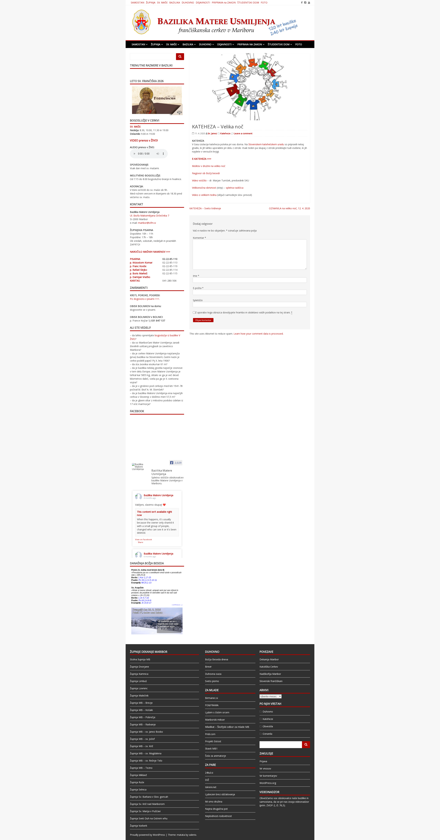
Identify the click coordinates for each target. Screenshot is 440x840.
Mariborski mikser (215, 719)
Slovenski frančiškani (271, 681)
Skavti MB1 (211, 748)
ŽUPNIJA (150, 2)
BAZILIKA (174, 2)
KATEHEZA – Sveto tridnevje (205, 208)
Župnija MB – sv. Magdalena (145, 753)
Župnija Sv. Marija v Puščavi (145, 811)
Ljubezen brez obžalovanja (220, 794)
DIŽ (207, 779)
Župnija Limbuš (138, 681)
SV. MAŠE (162, 2)
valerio (192, 834)
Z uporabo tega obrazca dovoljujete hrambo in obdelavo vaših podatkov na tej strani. (243, 312)
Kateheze (225, 133)
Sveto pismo (212, 681)
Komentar (199, 237)
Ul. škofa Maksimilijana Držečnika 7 (149, 215)
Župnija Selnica (138, 789)
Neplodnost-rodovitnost (218, 816)
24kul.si (209, 772)
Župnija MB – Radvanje (143, 724)
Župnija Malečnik (139, 695)
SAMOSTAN (137, 2)
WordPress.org (268, 783)
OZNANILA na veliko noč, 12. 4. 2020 (289, 208)
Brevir (208, 666)
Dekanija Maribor (269, 659)
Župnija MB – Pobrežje (142, 717)
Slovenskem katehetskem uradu (266, 144)
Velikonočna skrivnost (204, 187)
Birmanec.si (211, 698)
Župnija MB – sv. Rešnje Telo (146, 760)
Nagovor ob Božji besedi (206, 173)
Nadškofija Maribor (270, 673)
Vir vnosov (265, 768)
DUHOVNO (188, 2)
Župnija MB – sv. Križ (141, 746)
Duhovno (268, 711)
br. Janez (212, 133)
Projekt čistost (213, 741)
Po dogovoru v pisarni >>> (144, 298)
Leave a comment (243, 133)
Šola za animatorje (215, 755)
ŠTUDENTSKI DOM (248, 2)
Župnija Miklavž (138, 775)
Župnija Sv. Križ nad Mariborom (147, 804)
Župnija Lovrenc (139, 688)
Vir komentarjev (268, 775)
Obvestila (268, 726)
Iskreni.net (210, 787)
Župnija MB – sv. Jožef (142, 739)
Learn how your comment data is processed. (258, 333)
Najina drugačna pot (216, 808)
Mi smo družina (213, 801)
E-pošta (198, 288)
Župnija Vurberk (138, 825)
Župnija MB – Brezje (141, 702)
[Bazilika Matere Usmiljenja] (140, 467)
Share (140, 542)
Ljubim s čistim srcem (217, 712)
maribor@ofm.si (147, 222)
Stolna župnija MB (140, 659)
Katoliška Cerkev (269, 666)
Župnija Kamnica (139, 673)
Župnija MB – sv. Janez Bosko (146, 731)
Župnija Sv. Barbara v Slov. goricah (149, 796)
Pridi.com (210, 734)
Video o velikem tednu (204, 195)
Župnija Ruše (137, 782)
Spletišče (198, 300)
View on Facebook (143, 539)
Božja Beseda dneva (216, 659)
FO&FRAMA (211, 705)
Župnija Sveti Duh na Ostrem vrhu (148, 818)
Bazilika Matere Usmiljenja (158, 495)
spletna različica (234, 187)
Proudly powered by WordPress (147, 834)
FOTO (264, 2)
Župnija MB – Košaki (141, 710)
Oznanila (267, 733)
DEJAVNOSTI (203, 2)
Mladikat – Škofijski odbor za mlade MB (227, 726)
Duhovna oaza (213, 673)
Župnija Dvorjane (139, 666)
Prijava (263, 761)
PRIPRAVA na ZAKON (224, 2)
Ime (196, 275)
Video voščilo (199, 180)
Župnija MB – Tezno (141, 767)
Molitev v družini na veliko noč (208, 166)
